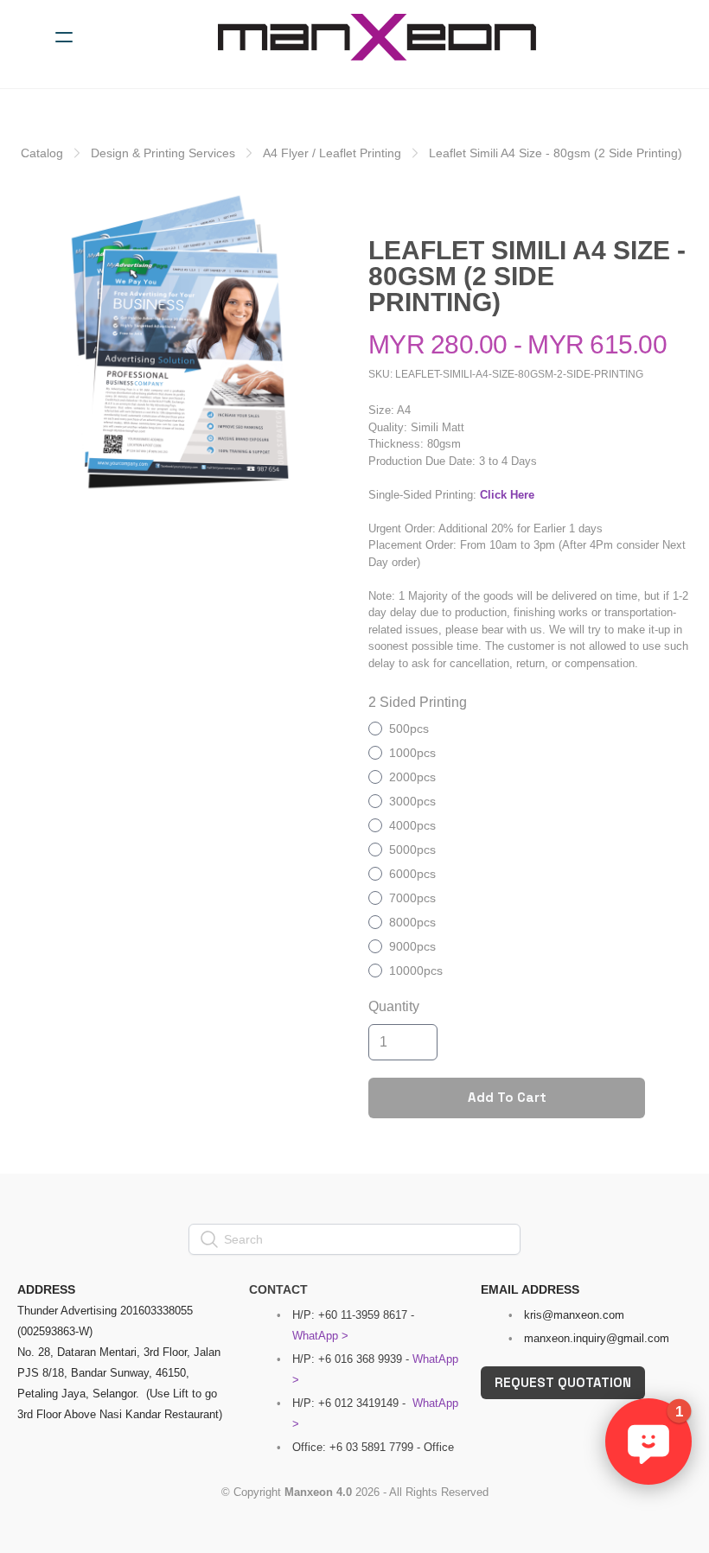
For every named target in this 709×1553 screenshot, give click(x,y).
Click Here (507, 494)
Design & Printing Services (163, 153)
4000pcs (412, 825)
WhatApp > (320, 1335)
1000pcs (412, 753)
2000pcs (412, 777)
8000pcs (412, 922)
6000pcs (412, 874)
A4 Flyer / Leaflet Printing (332, 153)
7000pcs (412, 898)
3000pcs (412, 801)
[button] (648, 1441)
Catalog (42, 153)
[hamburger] (64, 37)
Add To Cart (507, 1097)
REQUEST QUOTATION (563, 1382)
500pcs (409, 728)
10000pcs (416, 970)
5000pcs (412, 849)
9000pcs (412, 946)
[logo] (376, 37)
